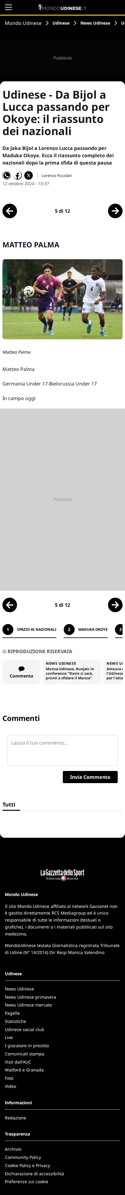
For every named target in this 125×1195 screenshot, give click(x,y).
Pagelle (12, 1013)
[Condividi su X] (28, 175)
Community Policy (23, 1157)
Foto (9, 1078)
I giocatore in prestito (27, 1045)
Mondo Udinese (23, 23)
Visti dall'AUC (18, 1062)
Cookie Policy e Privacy (27, 1165)
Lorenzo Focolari (57, 175)
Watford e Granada (24, 1070)
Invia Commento (90, 777)
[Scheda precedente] (9, 211)
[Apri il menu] (8, 7)
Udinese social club (24, 1029)
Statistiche (15, 1021)
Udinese (60, 23)
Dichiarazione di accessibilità (34, 1173)
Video (10, 1086)
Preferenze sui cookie (26, 1181)
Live (9, 1037)
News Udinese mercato (28, 1005)
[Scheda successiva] (115, 211)
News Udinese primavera (30, 997)
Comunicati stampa (24, 1054)
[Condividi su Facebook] (17, 175)
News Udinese (95, 23)
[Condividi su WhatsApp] (6, 175)
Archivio (13, 1149)
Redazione (15, 1118)
